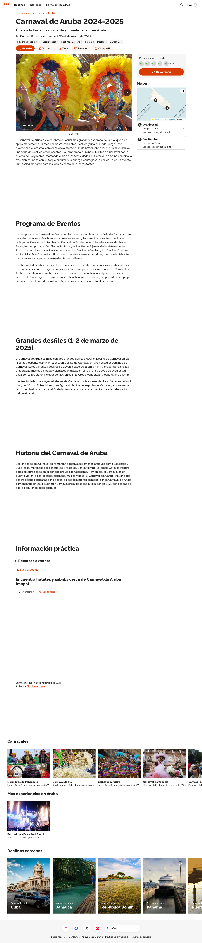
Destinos (19, 5)
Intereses (35, 5)
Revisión (83, 48)
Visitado (47, 48)
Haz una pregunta (27, 569)
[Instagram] (65, 928)
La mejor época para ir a (36, 13)
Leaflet (156, 119)
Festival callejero (70, 42)
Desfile (101, 42)
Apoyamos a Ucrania (92, 937)
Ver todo (28, 125)
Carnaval (114, 42)
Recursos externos (34, 561)
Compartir (104, 48)
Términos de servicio (140, 937)
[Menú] (192, 5)
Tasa (65, 48)
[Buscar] (182, 5)
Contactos (74, 937)
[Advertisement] (74, 189)
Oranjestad (28, 592)
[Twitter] (86, 928)
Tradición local (48, 42)
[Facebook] (76, 928)
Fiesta (88, 42)
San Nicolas (49, 592)
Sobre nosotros (59, 937)
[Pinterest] (97, 928)
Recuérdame (164, 72)
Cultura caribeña (26, 42)
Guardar (27, 48)
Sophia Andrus (36, 686)
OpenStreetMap (169, 119)
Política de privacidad (116, 937)
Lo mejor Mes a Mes (58, 5)
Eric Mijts (75, 134)
